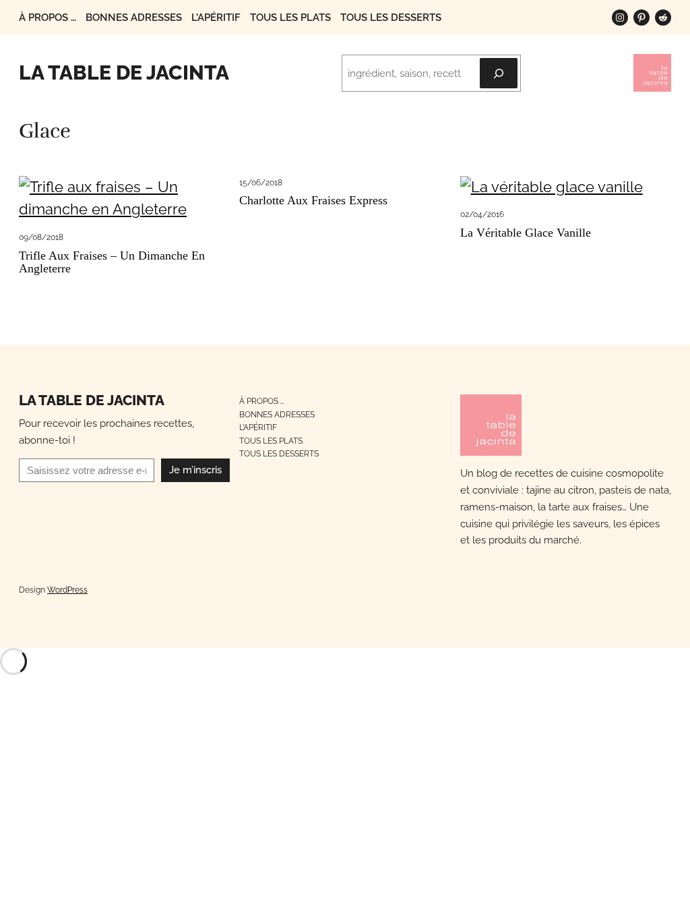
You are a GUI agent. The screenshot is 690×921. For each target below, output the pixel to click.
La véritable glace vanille (525, 233)
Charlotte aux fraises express (313, 200)
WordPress (67, 590)
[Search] (499, 73)
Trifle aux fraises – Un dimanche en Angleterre (112, 262)
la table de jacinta (124, 72)
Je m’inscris (195, 470)
